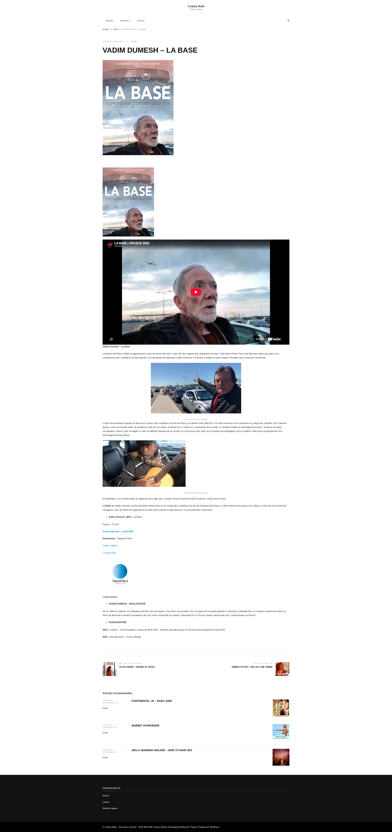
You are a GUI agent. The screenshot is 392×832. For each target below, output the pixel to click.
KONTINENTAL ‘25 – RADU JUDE (152, 701)
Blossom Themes (189, 827)
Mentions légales (110, 808)
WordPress (215, 827)
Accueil (109, 21)
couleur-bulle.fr (110, 596)
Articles (124, 21)
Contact (141, 21)
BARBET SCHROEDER (145, 725)
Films (134, 41)
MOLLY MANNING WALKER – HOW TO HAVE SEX (162, 750)
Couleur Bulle (196, 6)
